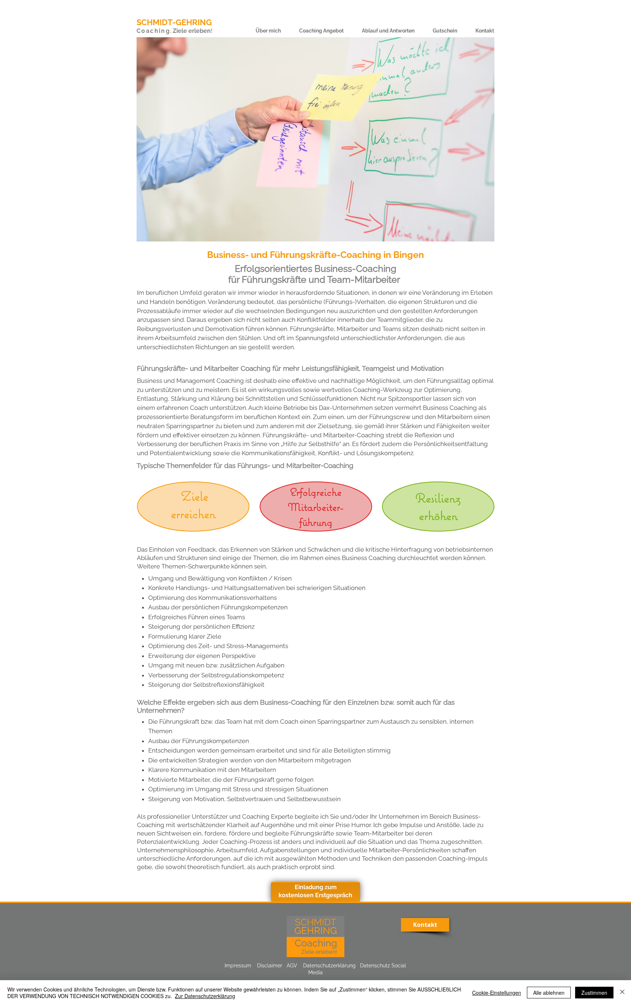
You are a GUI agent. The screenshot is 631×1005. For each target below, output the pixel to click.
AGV (292, 965)
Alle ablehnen (549, 992)
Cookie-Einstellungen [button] (496, 992)
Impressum (238, 965)
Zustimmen (594, 992)
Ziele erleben (192, 30)
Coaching (153, 30)
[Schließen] (622, 992)
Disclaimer (269, 965)
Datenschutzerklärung (329, 965)
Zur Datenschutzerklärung (205, 996)
